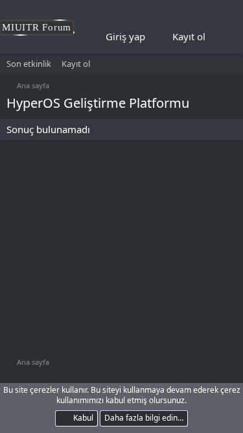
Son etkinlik (28, 63)
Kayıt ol (76, 63)
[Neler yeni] (224, 37)
